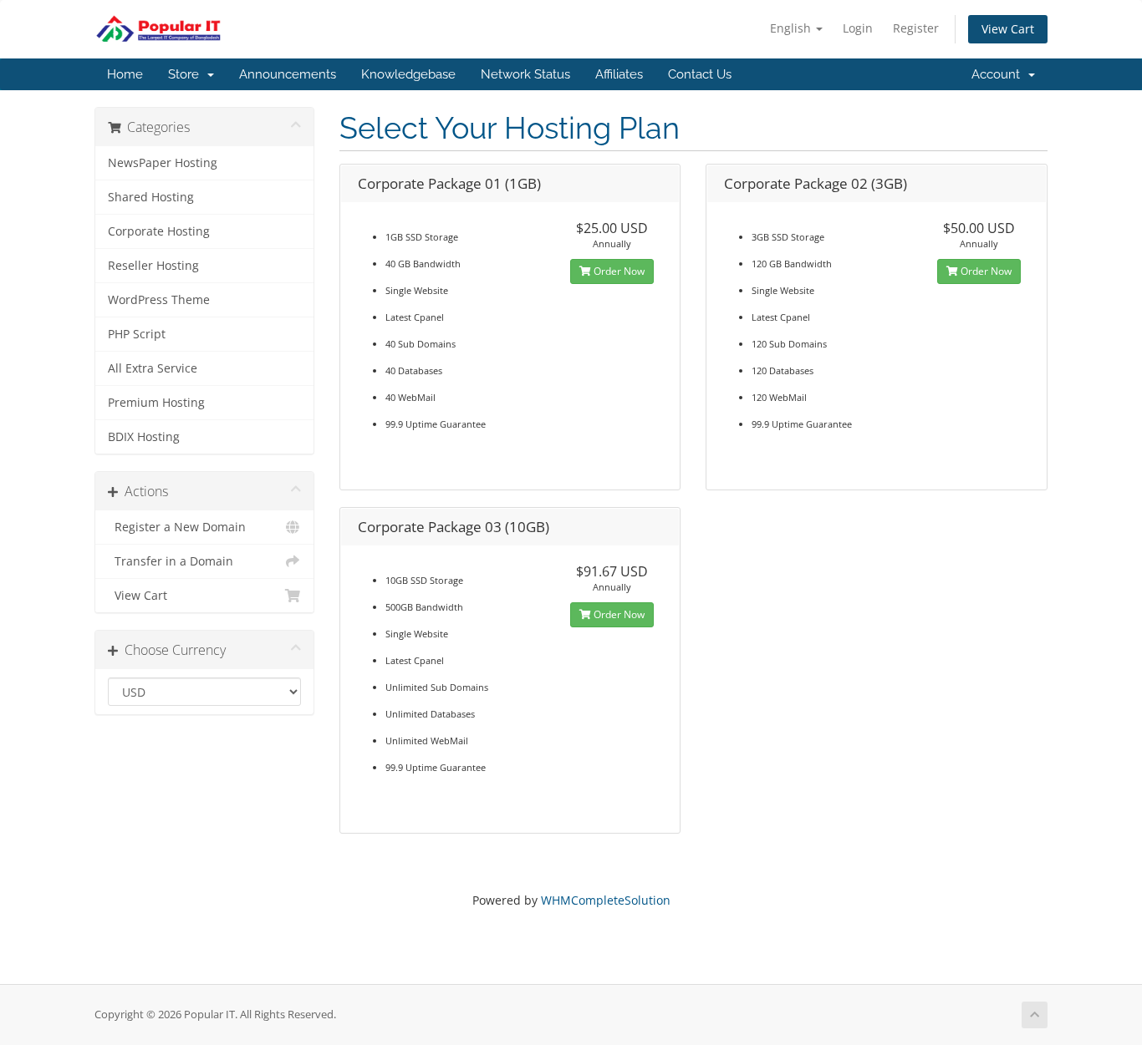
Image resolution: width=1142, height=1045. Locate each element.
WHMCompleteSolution (605, 900)
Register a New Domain (177, 527)
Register (916, 28)
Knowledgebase (408, 74)
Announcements (287, 74)
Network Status (525, 74)
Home (125, 74)
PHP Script (137, 334)
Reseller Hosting (153, 265)
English (792, 28)
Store (187, 74)
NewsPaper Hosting (162, 162)
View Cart (1007, 29)
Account (999, 74)
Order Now (618, 271)
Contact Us (700, 74)
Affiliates (619, 74)
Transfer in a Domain (170, 561)
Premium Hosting (156, 402)
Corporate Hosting (159, 231)
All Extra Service (152, 368)
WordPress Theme (159, 299)
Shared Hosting (151, 197)
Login (858, 28)
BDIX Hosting (144, 436)
